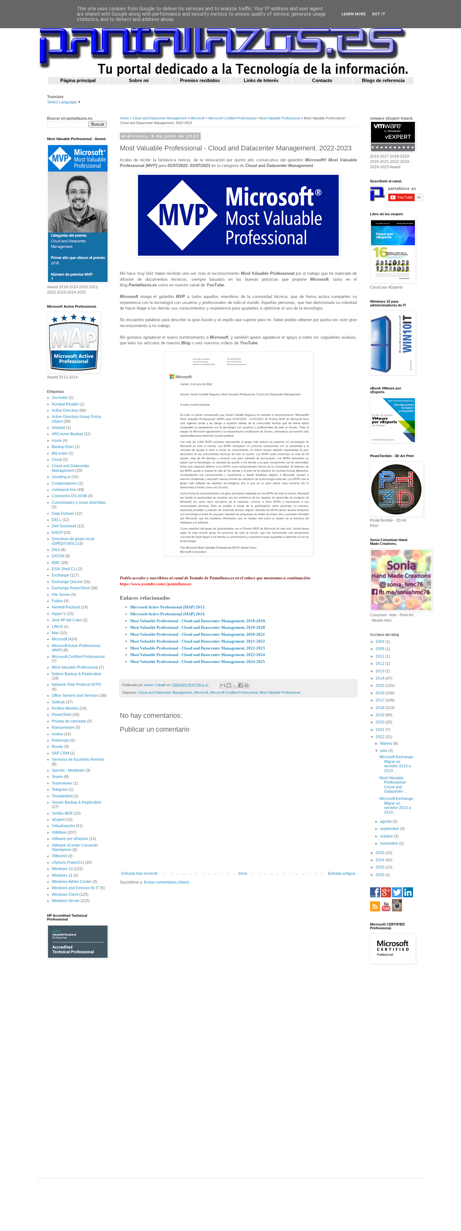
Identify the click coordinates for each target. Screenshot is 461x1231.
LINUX (57, 626)
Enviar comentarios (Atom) (166, 882)
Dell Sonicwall (64, 526)
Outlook (58, 702)
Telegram (60, 789)
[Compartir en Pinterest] (246, 685)
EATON (58, 556)
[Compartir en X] (234, 685)
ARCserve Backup (67, 434)
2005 (380, 649)
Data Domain (63, 513)
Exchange (60, 575)
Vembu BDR (62, 813)
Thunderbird (62, 796)
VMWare (59, 832)
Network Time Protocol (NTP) (76, 684)
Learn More (354, 14)
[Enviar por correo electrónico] (223, 685)
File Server (61, 594)
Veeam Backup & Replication (76, 802)
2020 (380, 722)
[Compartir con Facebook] (240, 685)
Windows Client (65, 894)
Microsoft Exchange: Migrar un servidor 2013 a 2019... (396, 764)
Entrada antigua (341, 873)
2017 (380, 700)
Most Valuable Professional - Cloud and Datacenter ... (393, 785)
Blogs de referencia (383, 80)
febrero (386, 743)
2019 (380, 715)
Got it (378, 14)
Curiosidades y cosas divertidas (79, 502)
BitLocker (60, 453)
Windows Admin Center (72, 881)
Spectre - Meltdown (68, 770)
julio (384, 751)
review (57, 734)
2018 (380, 708)
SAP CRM (60, 753)
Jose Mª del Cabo (67, 620)
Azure (57, 440)
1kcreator (60, 397)
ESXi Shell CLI (64, 569)
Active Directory (65, 410)
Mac (55, 633)
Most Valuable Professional (279, 118)
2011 (380, 656)
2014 (380, 678)
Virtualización (63, 826)
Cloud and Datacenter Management (160, 118)
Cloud (57, 459)
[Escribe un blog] (228, 685)
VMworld (59, 856)
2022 (380, 737)
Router (57, 746)
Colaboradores (64, 483)
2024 (380, 860)
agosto (386, 821)
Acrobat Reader (65, 404)
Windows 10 (62, 869)
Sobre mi (139, 80)
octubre (387, 836)
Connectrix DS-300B (69, 496)
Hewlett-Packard (66, 607)
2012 (380, 663)
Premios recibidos (200, 80)
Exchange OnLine (67, 582)
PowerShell (62, 714)
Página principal (78, 80)
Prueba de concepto (69, 721)
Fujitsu (57, 601)
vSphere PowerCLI (68, 862)
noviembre (389, 843)
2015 (380, 685)
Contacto (322, 80)
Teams (57, 777)
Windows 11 (62, 875)
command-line (64, 490)
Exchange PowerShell (71, 588)
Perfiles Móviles (65, 708)
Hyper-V (59, 614)
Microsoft (197, 118)
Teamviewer (62, 783)
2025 (380, 867)
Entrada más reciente (139, 873)
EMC (56, 563)
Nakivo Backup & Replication (76, 674)
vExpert (58, 819)
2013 (380, 671)
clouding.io (61, 477)
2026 (380, 875)
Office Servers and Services (75, 695)
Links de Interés (261, 80)
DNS (56, 550)
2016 (380, 693)
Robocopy (60, 740)
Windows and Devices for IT (75, 888)
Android (58, 427)
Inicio (242, 873)
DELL (56, 520)
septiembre (390, 829)
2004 (380, 641)
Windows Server (66, 901)
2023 (380, 853)
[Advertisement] (77, 1063)
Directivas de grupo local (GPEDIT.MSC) (73, 541)
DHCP (57, 532)
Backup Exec (63, 447)
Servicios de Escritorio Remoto (78, 759)
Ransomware (63, 727)
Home (124, 118)
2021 (380, 730)
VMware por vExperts (70, 839)
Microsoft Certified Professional (232, 118)
